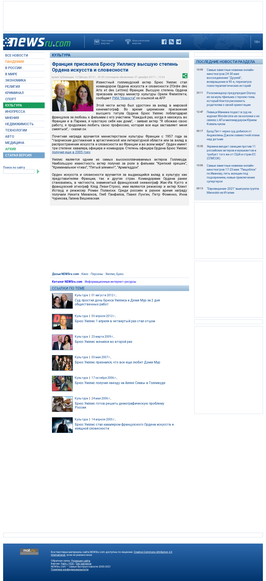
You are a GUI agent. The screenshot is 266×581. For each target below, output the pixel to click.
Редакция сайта (80, 560)
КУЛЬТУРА (13, 105)
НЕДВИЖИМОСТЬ (19, 124)
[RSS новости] (171, 41)
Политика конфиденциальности (70, 569)
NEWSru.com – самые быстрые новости (74, 566)
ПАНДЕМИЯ (14, 62)
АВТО (9, 137)
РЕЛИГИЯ (12, 87)
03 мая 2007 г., (101, 357)
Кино (84, 274)
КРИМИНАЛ (14, 93)
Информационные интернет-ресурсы (110, 281)
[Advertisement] (133, 15)
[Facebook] (164, 41)
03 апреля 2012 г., (103, 316)
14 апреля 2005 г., (103, 419)
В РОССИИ (13, 68)
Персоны (97, 274)
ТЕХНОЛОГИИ (16, 130)
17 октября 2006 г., (104, 377)
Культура (61, 55)
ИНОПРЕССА (15, 112)
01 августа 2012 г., (104, 295)
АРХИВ (10, 149)
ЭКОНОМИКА (15, 80)
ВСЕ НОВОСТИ (16, 55)
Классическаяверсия (140, 41)
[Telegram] (178, 41)
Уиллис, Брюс (114, 274)
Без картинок (83, 563)
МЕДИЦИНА (14, 143)
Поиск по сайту (14, 167)
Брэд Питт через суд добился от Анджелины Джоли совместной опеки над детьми (233, 135)
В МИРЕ (11, 74)
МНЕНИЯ (12, 118)
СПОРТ (10, 99)
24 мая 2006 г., (101, 398)
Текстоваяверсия (107, 41)
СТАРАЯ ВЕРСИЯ (18, 155)
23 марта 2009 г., (102, 336)
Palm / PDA (67, 563)
